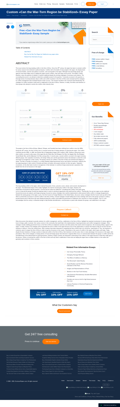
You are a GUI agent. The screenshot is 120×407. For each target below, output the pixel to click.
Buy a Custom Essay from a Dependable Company (19, 355)
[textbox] (67, 113)
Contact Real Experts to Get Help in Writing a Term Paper (21, 371)
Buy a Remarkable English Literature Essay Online (55, 360)
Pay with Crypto (95, 393)
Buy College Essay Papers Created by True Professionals (21, 360)
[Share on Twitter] (12, 27)
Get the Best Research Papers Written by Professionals (20, 362)
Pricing (49, 4)
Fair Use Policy (109, 396)
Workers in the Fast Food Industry (77, 271)
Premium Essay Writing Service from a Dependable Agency (22, 369)
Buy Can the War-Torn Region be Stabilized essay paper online (41, 54)
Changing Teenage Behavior (75, 255)
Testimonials (69, 4)
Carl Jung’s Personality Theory (76, 252)
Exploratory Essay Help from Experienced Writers (90, 360)
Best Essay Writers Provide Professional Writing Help (20, 364)
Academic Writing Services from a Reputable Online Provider (57, 357)
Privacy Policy (91, 396)
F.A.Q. (76, 4)
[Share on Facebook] (8, 27)
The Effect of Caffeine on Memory (77, 258)
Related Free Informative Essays (33, 57)
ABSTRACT (27, 51)
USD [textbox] (54, 134)
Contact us (64, 215)
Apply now (101, 104)
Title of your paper (24, 110)
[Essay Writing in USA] (107, 387)
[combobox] (67, 114)
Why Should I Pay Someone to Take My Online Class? (91, 371)
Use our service (51, 341)
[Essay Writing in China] (94, 387)
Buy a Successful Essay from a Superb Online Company (56, 364)
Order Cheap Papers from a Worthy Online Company (91, 364)
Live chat (106, 384)
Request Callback (64, 209)
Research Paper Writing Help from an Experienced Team (92, 369)
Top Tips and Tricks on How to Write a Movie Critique (20, 373)
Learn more (88, 293)
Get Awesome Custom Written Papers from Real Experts (56, 366)
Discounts (55, 4)
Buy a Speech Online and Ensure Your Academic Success (57, 373)
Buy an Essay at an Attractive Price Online (88, 362)
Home (36, 4)
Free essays (92, 380)
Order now (42, 4)
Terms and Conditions (81, 396)
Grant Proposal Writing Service (85, 373)
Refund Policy (100, 396)
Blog (99, 380)
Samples (61, 4)
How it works (70, 380)
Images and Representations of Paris (78, 268)
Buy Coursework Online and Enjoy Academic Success (20, 357)
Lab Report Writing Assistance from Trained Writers (55, 355)
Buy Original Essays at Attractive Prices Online (89, 355)
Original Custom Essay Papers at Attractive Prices (19, 366)
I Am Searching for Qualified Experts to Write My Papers (56, 362)
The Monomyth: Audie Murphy (76, 261)
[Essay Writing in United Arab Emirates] (76, 387)
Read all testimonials (64, 311)
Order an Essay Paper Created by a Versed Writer (90, 366)
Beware (85, 380)
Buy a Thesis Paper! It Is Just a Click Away (52, 371)
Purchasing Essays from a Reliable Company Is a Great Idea (57, 369)
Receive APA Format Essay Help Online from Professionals (93, 357)
